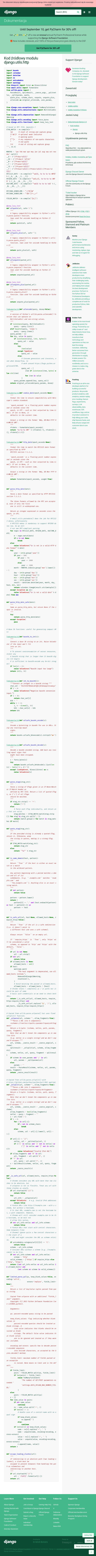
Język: (89, 1541)
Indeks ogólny (73, 106)
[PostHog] (68, 383)
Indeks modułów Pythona (77, 110)
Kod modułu (74, 126)
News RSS (57, 1526)
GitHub (55, 1505)
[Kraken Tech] (68, 322)
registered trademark (63, 1549)
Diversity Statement (11, 1529)
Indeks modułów (78, 157)
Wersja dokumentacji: (84, 1546)
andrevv (82, 1543)
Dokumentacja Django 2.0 (77, 122)
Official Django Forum (75, 181)
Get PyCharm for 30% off (48, 48)
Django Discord (44, 1508)
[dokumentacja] (13, 309)
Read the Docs (84, 216)
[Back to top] (91, 1552)
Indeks (68, 157)
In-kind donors (40, 1542)
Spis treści (71, 102)
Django (10, 12)
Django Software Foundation (22, 1549)
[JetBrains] (68, 268)
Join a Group (28, 1505)
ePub (67, 214)
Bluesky (56, 1519)
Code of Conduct (10, 1525)
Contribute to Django (31, 1508)
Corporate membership (76, 1508)
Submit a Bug (28, 1512)
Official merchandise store (77, 1512)
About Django (9, 1505)
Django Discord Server (75, 172)
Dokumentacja (15, 20)
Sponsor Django (74, 1505)
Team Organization (11, 1515)
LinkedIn (56, 1522)
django (75, 129)
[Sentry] (68, 239)
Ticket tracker (71, 193)
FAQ (67, 145)
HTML (82, 211)
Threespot (67, 1543)
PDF (87, 211)
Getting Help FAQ (45, 1505)
